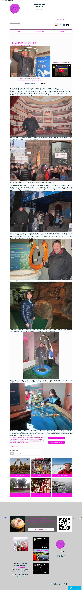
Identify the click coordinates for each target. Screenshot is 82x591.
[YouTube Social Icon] (56, 25)
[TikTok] (67, 25)
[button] (60, 19)
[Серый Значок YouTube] (57, 551)
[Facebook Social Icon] (64, 25)
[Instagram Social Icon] (60, 25)
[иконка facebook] (61, 551)
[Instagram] (59, 551)
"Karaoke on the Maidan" (31, 139)
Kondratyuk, (40, 137)
